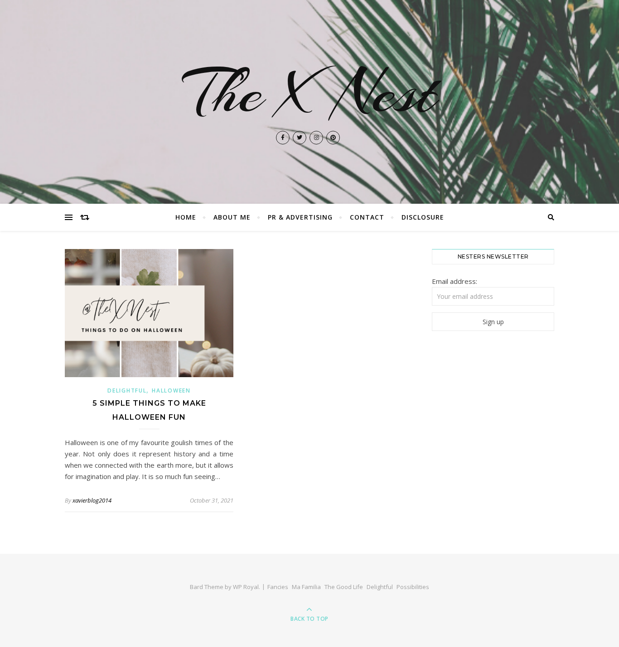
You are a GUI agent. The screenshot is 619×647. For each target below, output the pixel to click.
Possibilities (413, 587)
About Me (232, 217)
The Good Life (343, 587)
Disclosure (422, 217)
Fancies (277, 587)
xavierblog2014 (92, 500)
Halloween (171, 390)
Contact (367, 217)
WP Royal (246, 587)
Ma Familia (306, 587)
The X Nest (309, 92)
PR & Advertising (300, 217)
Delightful (126, 390)
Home (185, 217)
